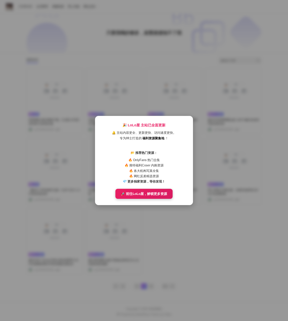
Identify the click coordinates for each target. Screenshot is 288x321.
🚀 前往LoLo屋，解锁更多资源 (144, 194)
